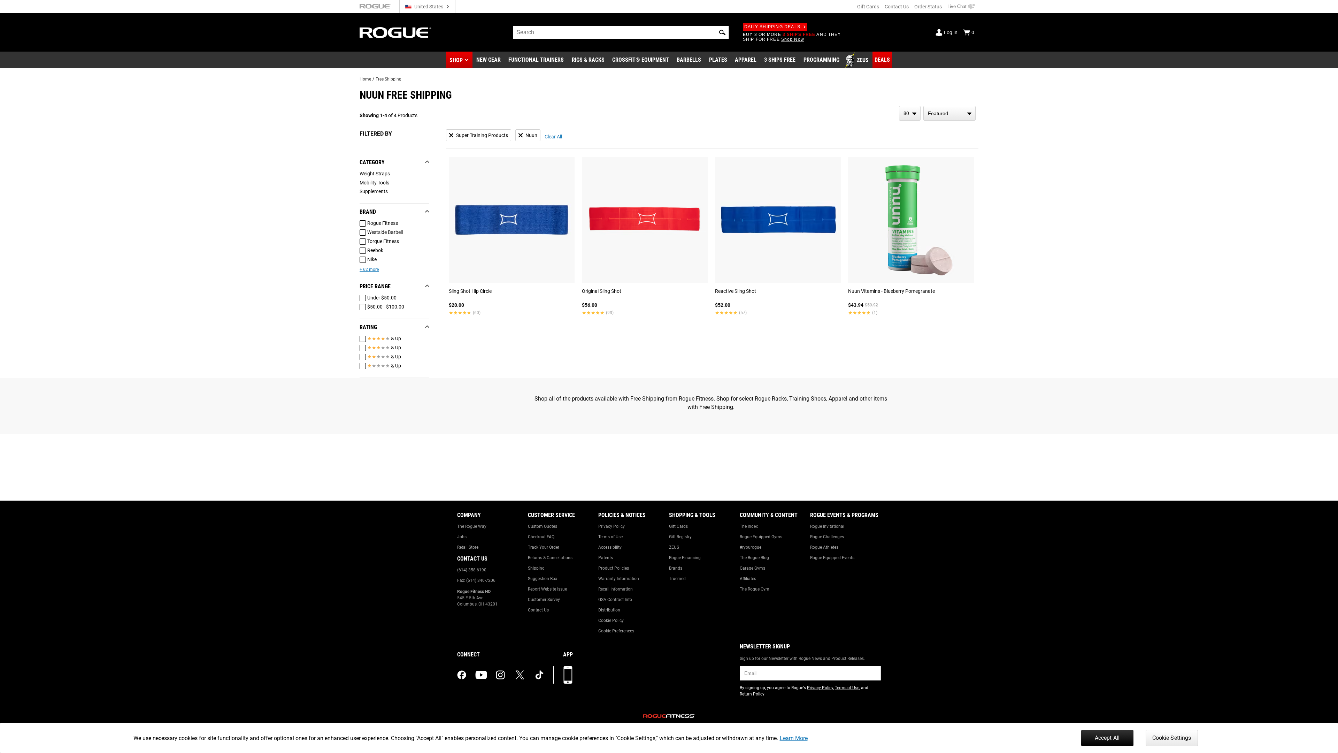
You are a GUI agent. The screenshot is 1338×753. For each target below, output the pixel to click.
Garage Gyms (752, 568)
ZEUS (674, 547)
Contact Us (897, 6)
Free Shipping (388, 79)
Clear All (553, 136)
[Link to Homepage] (395, 32)
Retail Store (467, 547)
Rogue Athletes (824, 547)
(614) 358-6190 (471, 570)
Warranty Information (618, 578)
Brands (675, 568)
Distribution (609, 610)
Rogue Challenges (827, 536)
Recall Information (615, 589)
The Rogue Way (471, 526)
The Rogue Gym (754, 589)
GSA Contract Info (615, 599)
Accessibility (610, 547)
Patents (605, 557)
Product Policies (613, 568)
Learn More (794, 738)
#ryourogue (750, 547)
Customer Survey (544, 599)
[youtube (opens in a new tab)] (481, 675)
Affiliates (748, 578)
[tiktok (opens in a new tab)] (539, 675)
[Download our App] (568, 675)
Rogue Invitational (827, 526)
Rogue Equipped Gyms (761, 536)
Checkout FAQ (541, 536)
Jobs (462, 536)
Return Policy (752, 694)
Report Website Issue (547, 589)
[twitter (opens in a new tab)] (520, 675)
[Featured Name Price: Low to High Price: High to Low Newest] (949, 113)
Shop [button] (456, 60)
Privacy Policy (611, 526)
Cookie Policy (611, 620)
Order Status (928, 6)
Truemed (677, 578)
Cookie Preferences (616, 631)
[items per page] (910, 113)
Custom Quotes (542, 526)
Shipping (536, 568)
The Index (749, 526)
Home (365, 79)
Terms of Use (610, 536)
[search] (621, 32)
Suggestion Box (542, 578)
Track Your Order (543, 547)
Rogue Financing (685, 557)
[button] (722, 32)
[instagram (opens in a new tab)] (500, 675)
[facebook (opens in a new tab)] (461, 675)
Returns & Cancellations (550, 557)
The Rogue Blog (754, 557)
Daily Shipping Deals (772, 26)
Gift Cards (868, 6)
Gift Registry (680, 536)
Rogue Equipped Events (832, 557)
